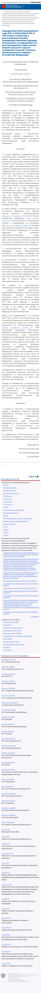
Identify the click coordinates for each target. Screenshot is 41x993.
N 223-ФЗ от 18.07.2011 (8, 769)
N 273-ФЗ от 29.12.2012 (8, 681)
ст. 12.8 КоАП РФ (7, 884)
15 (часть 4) (16, 216)
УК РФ (5, 532)
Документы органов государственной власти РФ (19, 548)
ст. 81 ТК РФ (5, 863)
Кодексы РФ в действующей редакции (16, 482)
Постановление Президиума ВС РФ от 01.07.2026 (20, 581)
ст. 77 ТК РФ (5, 908)
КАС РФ (5, 515)
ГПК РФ (5, 507)
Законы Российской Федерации (14, 541)
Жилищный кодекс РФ (11, 513)
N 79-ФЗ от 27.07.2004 (8, 688)
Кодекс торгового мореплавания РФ (15, 521)
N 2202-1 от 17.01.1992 (8, 779)
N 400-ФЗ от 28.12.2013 (8, 659)
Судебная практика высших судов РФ (16, 538)
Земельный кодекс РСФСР (12, 633)
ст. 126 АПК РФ (6, 944)
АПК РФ (6, 485)
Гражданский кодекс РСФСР (13, 628)
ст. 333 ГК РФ (6, 829)
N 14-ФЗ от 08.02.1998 (8, 762)
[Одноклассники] (36, 476)
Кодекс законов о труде (11, 641)
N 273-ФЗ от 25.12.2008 (9, 710)
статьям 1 (6, 216)
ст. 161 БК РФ (5, 899)
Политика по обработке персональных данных (17, 980)
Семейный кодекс (9, 524)
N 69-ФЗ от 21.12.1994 (8, 667)
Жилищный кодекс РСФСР (12, 630)
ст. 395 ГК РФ (6, 844)
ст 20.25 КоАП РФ (7, 853)
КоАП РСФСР (7, 639)
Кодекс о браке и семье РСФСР (14, 644)
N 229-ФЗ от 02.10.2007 (9, 808)
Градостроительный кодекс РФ (13, 510)
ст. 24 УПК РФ (6, 935)
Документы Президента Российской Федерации (19, 543)
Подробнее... (35, 616)
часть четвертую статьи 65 (20, 225)
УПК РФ (6, 535)
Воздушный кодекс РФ (11, 493)
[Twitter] (33, 476)
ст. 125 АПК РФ (6, 963)
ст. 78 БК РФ (5, 872)
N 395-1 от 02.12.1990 (8, 822)
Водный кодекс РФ (9, 490)
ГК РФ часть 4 (8, 504)
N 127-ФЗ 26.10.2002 (7, 786)
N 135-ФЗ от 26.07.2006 (8, 746)
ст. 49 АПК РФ (6, 951)
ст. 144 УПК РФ (6, 918)
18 (27, 216)
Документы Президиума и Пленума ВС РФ (17, 550)
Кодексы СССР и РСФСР (11, 620)
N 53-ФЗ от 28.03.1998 (8, 815)
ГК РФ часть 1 (7, 496)
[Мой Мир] (38, 476)
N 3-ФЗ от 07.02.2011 (8, 731)
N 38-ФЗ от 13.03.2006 (8, 717)
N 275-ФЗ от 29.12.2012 (8, 695)
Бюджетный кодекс (10, 488)
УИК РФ (6, 529)
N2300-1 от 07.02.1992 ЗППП (10, 702)
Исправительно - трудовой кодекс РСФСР (17, 636)
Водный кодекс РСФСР (11, 622)
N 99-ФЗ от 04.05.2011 (8, 753)
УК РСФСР (6, 647)
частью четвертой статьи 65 (17, 328)
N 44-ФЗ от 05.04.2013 (8, 801)
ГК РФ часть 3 (7, 501)
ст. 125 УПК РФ (6, 927)
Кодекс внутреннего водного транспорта (17, 518)
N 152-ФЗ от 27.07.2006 (8, 793)
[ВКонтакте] (31, 476)
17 (23, 216)
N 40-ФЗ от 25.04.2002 (8, 674)
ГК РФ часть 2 (7, 499)
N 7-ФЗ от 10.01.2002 (8, 724)
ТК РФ (5, 527)
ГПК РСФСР (7, 625)
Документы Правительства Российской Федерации (20, 545)
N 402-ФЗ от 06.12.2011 (8, 738)
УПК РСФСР (7, 650)
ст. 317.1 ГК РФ (6, 836)
